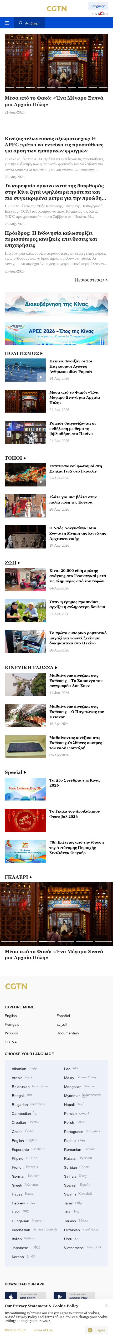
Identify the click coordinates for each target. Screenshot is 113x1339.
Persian (76, 1113)
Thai (71, 1211)
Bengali (22, 1095)
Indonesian (35, 1229)
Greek (25, 1184)
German (25, 1175)
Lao (71, 1068)
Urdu (72, 1238)
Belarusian (30, 1086)
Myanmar (82, 1095)
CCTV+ (11, 1042)
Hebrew (23, 1202)
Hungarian (27, 1220)
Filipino (24, 1158)
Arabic (23, 1077)
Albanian (24, 1068)
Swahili (78, 1193)
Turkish (76, 1220)
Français (12, 1024)
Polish (74, 1122)
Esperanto (28, 1149)
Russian (78, 1158)
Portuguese (82, 1131)
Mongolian (79, 1086)
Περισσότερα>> (91, 280)
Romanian (79, 1149)
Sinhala (75, 1175)
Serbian (77, 1166)
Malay (81, 1077)
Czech (23, 1131)
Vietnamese (82, 1247)
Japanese (26, 1247)
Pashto (74, 1140)
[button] (10, 87)
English (11, 1015)
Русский (11, 1033)
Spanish (77, 1184)
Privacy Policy (15, 1330)
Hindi (20, 1211)
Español (63, 1015)
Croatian (26, 1122)
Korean (24, 1256)
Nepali (74, 1104)
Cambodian (25, 1113)
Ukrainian (81, 1229)
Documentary (67, 1033)
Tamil (73, 1202)
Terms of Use (43, 1330)
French (25, 1166)
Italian (23, 1238)
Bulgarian (28, 1104)
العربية (61, 1024)
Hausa (23, 1193)
